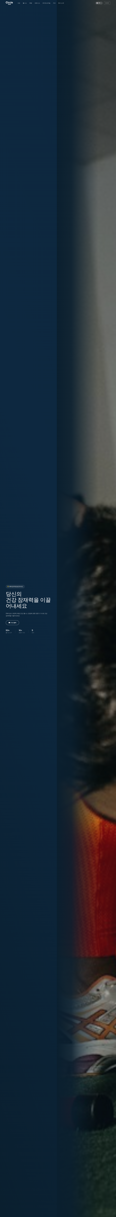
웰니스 (25, 3)
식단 (19, 3)
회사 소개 (61, 3)
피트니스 (37, 3)
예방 (30, 3)
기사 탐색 (13, 622)
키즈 (54, 3)
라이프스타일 (46, 3)
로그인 (107, 3)
